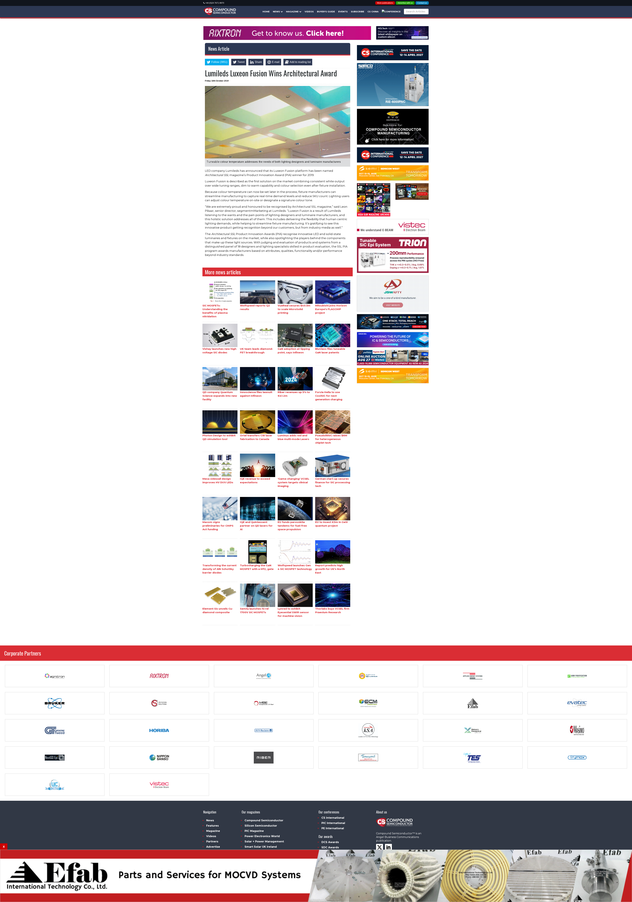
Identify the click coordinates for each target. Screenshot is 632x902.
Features (212, 825)
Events (343, 11)
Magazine (292, 11)
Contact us (422, 3)
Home (266, 11)
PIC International (333, 823)
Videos (309, 11)
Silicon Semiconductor (261, 825)
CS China (373, 11)
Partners (212, 841)
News (277, 11)
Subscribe (357, 11)
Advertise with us (405, 3)
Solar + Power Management (264, 841)
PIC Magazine (254, 831)
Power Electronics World (262, 836)
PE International (332, 828)
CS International (332, 817)
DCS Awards (330, 842)
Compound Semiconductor (264, 820)
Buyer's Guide (326, 11)
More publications (385, 3)
